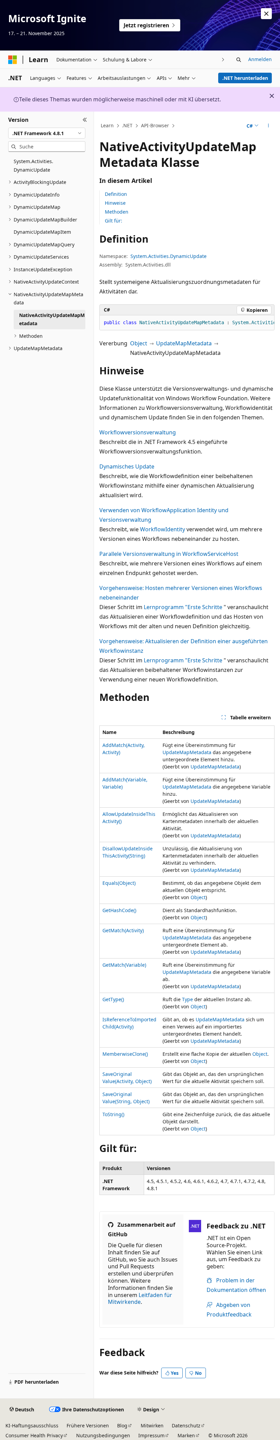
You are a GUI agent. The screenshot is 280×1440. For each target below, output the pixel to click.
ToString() (113, 1114)
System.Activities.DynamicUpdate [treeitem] (33, 165)
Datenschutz (186, 1425)
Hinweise (115, 203)
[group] (187, 322)
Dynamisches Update (126, 466)
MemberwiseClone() (125, 1054)
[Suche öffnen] (239, 60)
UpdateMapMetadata (184, 343)
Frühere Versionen (88, 1425)
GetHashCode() (119, 910)
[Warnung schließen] (266, 13)
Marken (186, 1435)
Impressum (151, 1435)
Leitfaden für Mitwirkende (140, 1298)
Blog (122, 1425)
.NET (127, 125)
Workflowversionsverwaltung (137, 432)
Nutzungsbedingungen (103, 1435)
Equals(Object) (119, 883)
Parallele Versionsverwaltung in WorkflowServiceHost (168, 554)
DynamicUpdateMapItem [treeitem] (42, 232)
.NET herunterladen (245, 78)
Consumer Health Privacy (34, 1435)
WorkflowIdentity (162, 529)
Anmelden (260, 59)
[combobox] (46, 133)
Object (138, 343)
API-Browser (155, 125)
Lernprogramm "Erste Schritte (183, 607)
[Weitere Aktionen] (269, 125)
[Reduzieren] (85, 119)
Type (187, 999)
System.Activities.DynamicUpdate (168, 256)
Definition (116, 194)
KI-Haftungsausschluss (31, 1425)
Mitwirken (152, 1425)
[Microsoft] (12, 59)
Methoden (116, 211)
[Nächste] (223, 60)
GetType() (113, 999)
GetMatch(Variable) (124, 965)
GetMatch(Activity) (123, 930)
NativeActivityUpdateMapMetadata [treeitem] (52, 319)
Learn (107, 125)
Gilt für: (113, 220)
